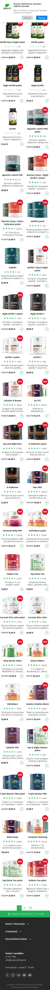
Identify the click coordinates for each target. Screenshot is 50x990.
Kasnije (27, 17)
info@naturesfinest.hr (15, 960)
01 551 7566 (39, 914)
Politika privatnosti (18, 987)
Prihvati (42, 17)
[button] (17, 924)
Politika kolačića (32, 987)
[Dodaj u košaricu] (22, 57)
